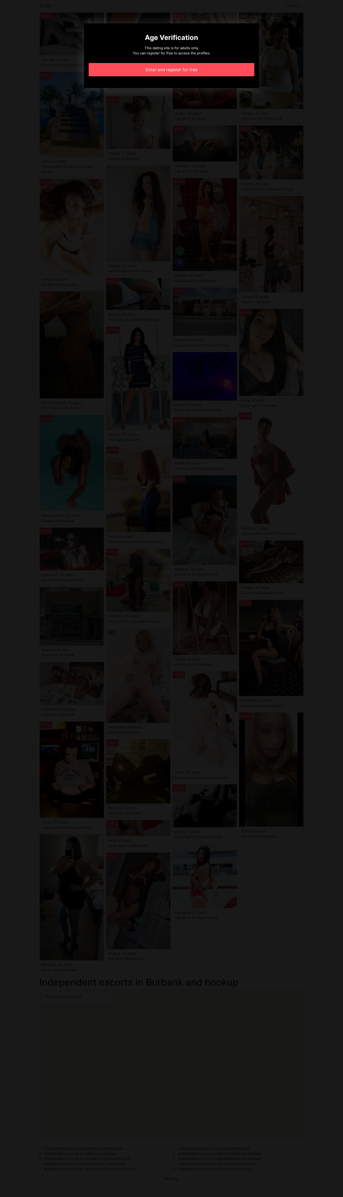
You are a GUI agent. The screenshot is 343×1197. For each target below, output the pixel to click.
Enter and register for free (171, 69)
